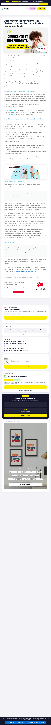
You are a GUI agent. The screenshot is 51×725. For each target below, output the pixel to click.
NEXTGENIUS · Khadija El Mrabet (17, 376)
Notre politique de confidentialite (36, 722)
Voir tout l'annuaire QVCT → (25, 390)
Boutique (33, 8)
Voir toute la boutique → (25, 490)
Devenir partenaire (25, 415)
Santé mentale (11, 13)
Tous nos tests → (25, 321)
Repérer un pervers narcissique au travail (16, 343)
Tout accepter (10, 722)
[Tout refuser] (49, 721)
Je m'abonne (43, 4)
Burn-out (4, 13)
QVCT (18, 13)
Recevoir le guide (25, 366)
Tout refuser (21, 722)
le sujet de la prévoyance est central (25, 271)
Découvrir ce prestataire (25, 387)
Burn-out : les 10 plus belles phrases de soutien (17, 350)
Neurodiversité (33, 13)
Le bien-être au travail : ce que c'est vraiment (16, 345)
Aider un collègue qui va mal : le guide (15, 348)
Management (24, 13)
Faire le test (25, 317)
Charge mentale (42, 13)
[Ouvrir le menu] (48, 8)
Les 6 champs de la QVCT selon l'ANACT (15, 341)
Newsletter (42, 8)
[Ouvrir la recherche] (26, 9)
